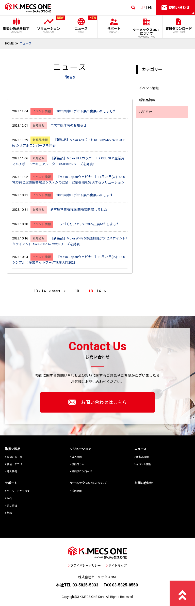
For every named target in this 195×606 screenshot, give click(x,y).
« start (54, 291)
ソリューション (50, 24)
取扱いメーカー (16, 457)
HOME (9, 43)
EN (150, 8)
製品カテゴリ (14, 464)
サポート (113, 30)
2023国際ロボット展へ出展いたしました (86, 111)
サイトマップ (117, 565)
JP (142, 8)
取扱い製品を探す (16, 30)
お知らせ (145, 112)
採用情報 (77, 491)
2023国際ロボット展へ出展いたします (84, 195)
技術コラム (78, 464)
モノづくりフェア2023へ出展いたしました (88, 224)
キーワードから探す (18, 491)
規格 (9, 512)
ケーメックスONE (146, 33)
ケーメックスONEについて (88, 483)
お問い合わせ (144, 483)
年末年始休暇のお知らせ (68, 125)
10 (77, 291)
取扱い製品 (12, 449)
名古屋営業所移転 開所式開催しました (78, 209)
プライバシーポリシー (85, 565)
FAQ (9, 498)
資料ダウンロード (179, 30)
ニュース (85, 24)
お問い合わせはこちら (104, 402)
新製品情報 (147, 100)
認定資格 (12, 505)
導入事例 (12, 471)
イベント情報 (149, 88)
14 (98, 291)
